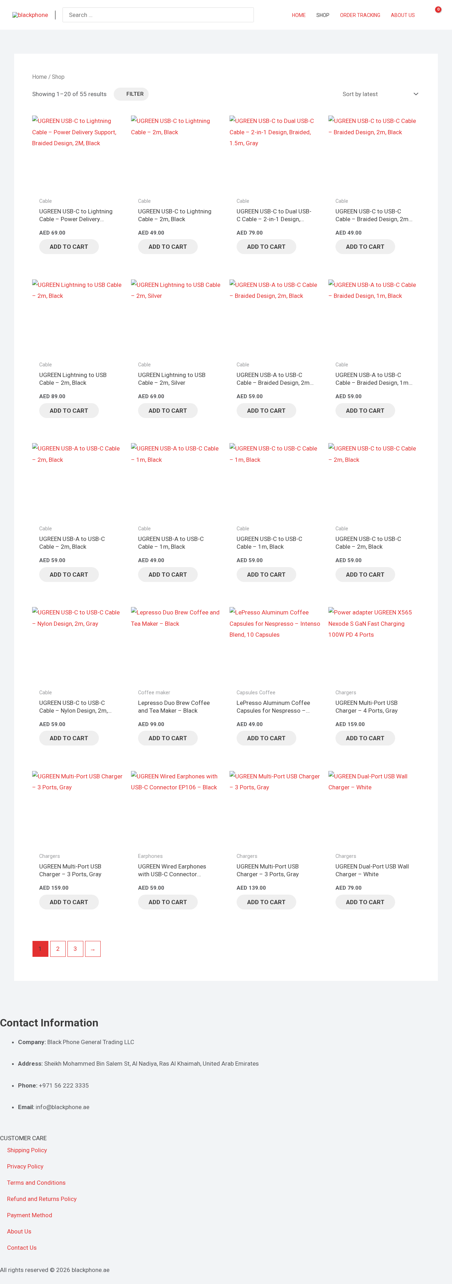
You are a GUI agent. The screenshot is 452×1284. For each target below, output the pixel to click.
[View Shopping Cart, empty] (433, 15)
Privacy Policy (25, 1166)
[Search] (249, 15)
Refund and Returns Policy (42, 1198)
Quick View (78, 186)
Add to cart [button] (69, 246)
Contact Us (22, 1247)
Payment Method (29, 1215)
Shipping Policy (27, 1150)
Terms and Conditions (36, 1182)
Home (39, 76)
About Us (19, 1231)
